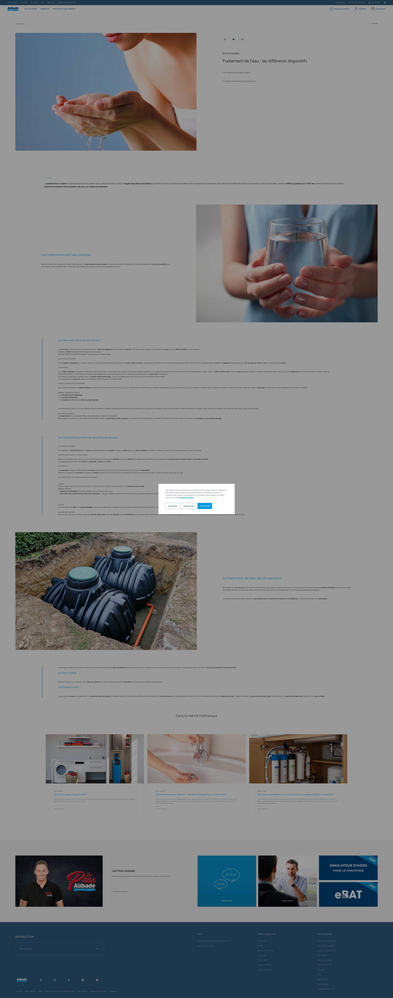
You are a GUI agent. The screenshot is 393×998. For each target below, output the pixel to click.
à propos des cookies (186, 497)
